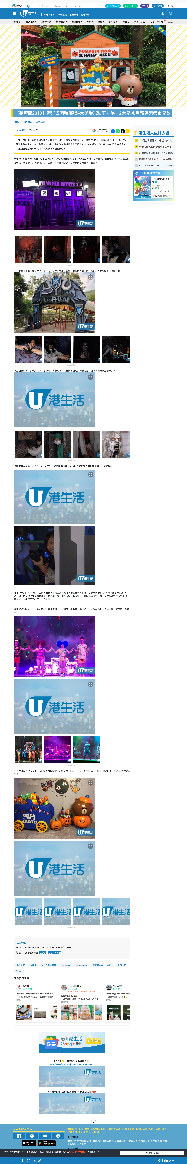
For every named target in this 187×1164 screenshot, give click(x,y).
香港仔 (42, 952)
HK (28, 6)
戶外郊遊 (83, 1132)
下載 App (159, 6)
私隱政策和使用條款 (77, 1151)
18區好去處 (139, 21)
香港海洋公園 (54, 952)
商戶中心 (145, 6)
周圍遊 (126, 21)
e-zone (78, 6)
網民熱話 (71, 1140)
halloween (66, 965)
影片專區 (113, 21)
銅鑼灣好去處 (114, 1128)
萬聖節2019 (98, 965)
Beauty (58, 6)
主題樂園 (40, 121)
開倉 (87, 1128)
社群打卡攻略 (132, 6)
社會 (164, 1128)
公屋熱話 (62, 15)
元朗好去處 (128, 1128)
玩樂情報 (27, 121)
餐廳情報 (72, 1132)
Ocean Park (81, 965)
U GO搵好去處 (114, 6)
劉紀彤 (22, 129)
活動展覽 (72, 1128)
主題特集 (172, 21)
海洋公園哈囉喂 (48, 965)
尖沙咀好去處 (98, 1128)
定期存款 (85, 15)
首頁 (17, 121)
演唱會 (17, 21)
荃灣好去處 (141, 1128)
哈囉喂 (33, 965)
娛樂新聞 (74, 15)
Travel (37, 6)
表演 (19, 970)
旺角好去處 (154, 1128)
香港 (110, 965)
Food (47, 6)
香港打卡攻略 (156, 21)
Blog (68, 6)
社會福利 (94, 1132)
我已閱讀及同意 (152, 1152)
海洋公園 (21, 965)
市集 (80, 1128)
